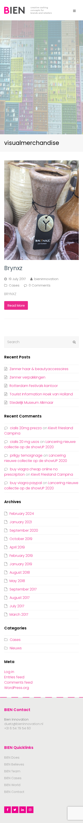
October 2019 (21, 538)
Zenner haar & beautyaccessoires (39, 368)
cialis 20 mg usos (24, 441)
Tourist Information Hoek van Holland (41, 394)
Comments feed (18, 682)
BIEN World (12, 785)
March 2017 (19, 614)
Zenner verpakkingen (27, 377)
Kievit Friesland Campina (52, 474)
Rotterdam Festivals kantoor (34, 385)
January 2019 (21, 564)
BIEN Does (11, 757)
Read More (16, 305)
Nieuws (16, 648)
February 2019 (21, 555)
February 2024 (22, 513)
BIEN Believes (14, 764)
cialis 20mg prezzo (26, 428)
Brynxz (13, 268)
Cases (14, 285)
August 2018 (20, 572)
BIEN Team (12, 771)
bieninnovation (46, 279)
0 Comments (39, 285)
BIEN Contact (14, 792)
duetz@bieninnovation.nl (23, 724)
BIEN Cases (12, 778)
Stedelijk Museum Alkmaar (31, 402)
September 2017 (23, 589)
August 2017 (20, 597)
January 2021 (21, 522)
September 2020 (24, 530)
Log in (9, 671)
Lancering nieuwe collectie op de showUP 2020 (40, 444)
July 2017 (17, 606)
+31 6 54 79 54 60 (17, 728)
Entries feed (14, 677)
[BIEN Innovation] (28, 9)
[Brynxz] (41, 210)
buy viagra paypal (26, 482)
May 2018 (17, 580)
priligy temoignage (26, 455)
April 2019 (17, 547)
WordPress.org (16, 687)
